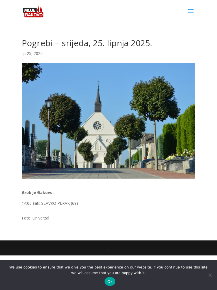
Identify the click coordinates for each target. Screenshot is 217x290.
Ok (109, 281)
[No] (210, 275)
